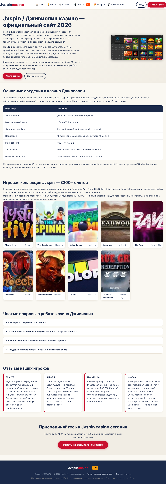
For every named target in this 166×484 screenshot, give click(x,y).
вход (141, 5)
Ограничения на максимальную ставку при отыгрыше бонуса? (42, 331)
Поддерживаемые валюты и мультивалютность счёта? (38, 349)
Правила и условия (123, 474)
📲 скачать (82, 4)
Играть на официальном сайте (83, 444)
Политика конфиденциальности (100, 474)
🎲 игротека (65, 4)
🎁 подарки (99, 4)
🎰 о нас (40, 4)
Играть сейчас (13, 76)
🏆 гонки (51, 4)
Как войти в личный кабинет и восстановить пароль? (37, 340)
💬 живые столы (116, 4)
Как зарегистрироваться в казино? (27, 322)
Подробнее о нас (35, 76)
